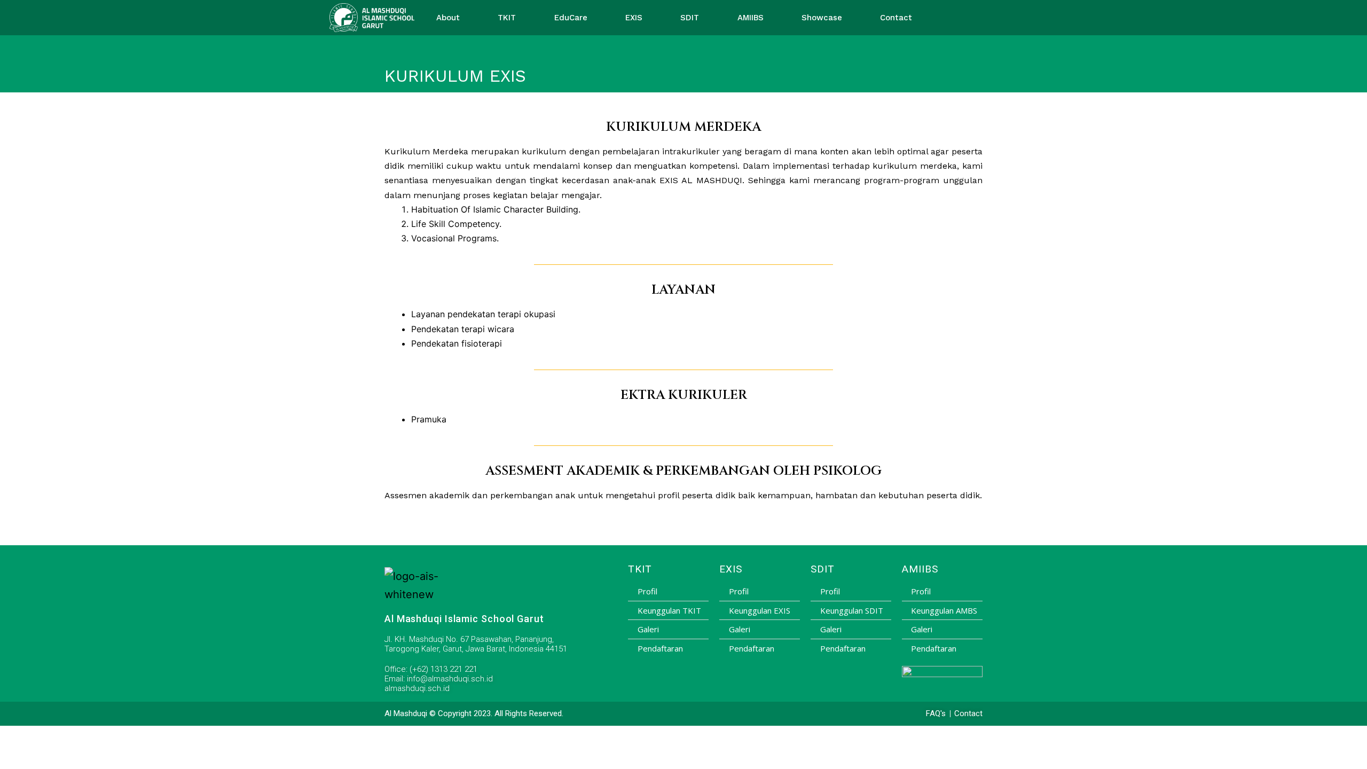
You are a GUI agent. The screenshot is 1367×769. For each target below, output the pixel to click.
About (448, 17)
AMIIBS (750, 17)
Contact (896, 17)
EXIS (633, 17)
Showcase (822, 17)
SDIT (689, 17)
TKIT (507, 17)
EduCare (570, 17)
